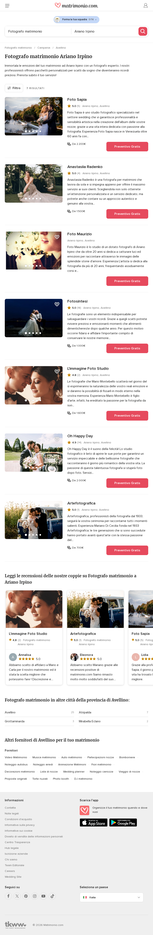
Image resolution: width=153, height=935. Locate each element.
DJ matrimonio (83, 778)
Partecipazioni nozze (100, 757)
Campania (44, 47)
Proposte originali (16, 778)
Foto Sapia (77, 99)
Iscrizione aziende (16, 853)
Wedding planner (73, 771)
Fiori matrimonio (101, 764)
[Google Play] (123, 825)
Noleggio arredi (43, 764)
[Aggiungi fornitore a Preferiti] (57, 103)
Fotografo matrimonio (19, 47)
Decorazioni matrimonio (20, 771)
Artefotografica (81, 503)
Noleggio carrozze (101, 771)
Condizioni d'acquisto (18, 819)
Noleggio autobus (16, 764)
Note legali (12, 813)
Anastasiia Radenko (85, 166)
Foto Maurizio (79, 234)
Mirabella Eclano (90, 721)
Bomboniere (127, 757)
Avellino (61, 47)
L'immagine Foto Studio (88, 368)
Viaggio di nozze (129, 771)
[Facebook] (8, 896)
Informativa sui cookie (18, 830)
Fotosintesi (77, 301)
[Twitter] (17, 896)
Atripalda (85, 712)
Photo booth (61, 778)
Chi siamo (11, 859)
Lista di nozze (49, 771)
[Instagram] (34, 896)
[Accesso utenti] (145, 5)
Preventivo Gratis (127, 147)
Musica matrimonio (44, 757)
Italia (92, 897)
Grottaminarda (15, 721)
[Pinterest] (25, 896)
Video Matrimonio (16, 757)
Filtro (17, 88)
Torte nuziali (40, 778)
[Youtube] (43, 896)
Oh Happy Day (80, 436)
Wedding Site (13, 876)
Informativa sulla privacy (20, 825)
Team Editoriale (14, 865)
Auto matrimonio (71, 757)
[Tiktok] (52, 896)
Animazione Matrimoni (72, 764)
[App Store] (94, 825)
